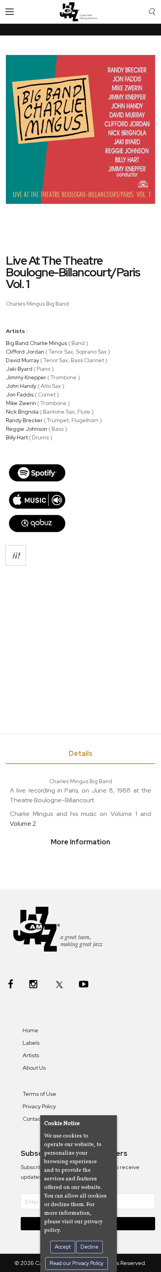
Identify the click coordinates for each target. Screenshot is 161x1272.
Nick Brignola (22, 411)
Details (81, 753)
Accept (63, 1247)
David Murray (22, 360)
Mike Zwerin (21, 403)
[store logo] (80, 11)
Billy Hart (17, 437)
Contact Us (37, 1118)
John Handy (21, 385)
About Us (34, 1067)
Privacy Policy (39, 1106)
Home (30, 1030)
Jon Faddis (20, 394)
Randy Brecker (24, 420)
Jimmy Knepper (26, 377)
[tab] (80, 755)
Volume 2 (23, 823)
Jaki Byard (19, 368)
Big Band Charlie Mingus (37, 343)
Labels (31, 1042)
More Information (80, 841)
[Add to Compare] (15, 555)
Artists (31, 1055)
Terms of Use (39, 1093)
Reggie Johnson (26, 428)
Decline (89, 1247)
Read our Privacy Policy (77, 1263)
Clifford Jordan (25, 351)
